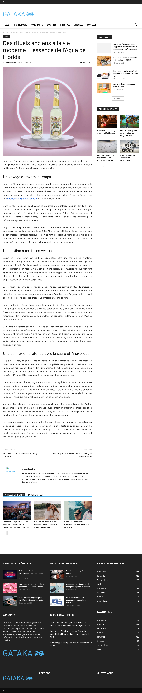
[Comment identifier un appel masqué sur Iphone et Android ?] (57, 588)
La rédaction (11, 63)
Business (51, 24)
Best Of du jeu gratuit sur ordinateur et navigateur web (129, 133)
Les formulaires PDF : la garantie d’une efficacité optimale (106, 157)
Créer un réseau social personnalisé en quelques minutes (76, 600)
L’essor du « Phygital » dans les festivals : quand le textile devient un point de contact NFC (16, 524)
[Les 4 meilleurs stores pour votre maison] (104, 88)
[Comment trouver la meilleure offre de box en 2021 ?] (104, 61)
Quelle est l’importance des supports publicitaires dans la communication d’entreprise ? (125, 46)
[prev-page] (5, 533)
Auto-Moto (37, 24)
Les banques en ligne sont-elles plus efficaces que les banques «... (126, 73)
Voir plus (117, 98)
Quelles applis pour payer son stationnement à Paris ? (71, 644)
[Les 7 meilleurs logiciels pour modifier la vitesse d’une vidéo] (10, 601)
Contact (91, 24)
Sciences (78, 24)
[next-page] (9, 533)
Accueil (6, 32)
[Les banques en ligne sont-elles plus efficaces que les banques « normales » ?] (104, 74)
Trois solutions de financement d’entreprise (127, 157)
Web (7, 24)
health (100, 632)
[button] (135, 25)
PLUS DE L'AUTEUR (35, 495)
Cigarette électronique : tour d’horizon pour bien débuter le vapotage (76, 524)
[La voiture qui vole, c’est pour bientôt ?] (57, 574)
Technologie (20, 24)
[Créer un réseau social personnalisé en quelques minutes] (57, 601)
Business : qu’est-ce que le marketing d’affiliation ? (20, 455)
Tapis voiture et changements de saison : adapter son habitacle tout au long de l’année (70, 624)
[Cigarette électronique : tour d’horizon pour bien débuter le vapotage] (78, 510)
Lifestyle (65, 24)
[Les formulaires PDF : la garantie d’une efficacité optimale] (107, 146)
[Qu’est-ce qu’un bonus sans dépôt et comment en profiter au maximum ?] (10, 574)
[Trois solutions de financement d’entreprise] (129, 146)
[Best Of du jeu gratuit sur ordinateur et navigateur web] (129, 121)
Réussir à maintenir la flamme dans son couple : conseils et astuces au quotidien (46, 524)
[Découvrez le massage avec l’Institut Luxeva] (107, 121)
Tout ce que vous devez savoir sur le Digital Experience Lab (72, 455)
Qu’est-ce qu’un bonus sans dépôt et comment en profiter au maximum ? (31, 573)
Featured (101, 628)
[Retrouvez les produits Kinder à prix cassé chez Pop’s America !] (10, 588)
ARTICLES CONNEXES (14, 495)
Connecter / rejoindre (10, 2)
